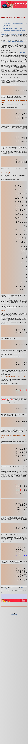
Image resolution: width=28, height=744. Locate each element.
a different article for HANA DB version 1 (14, 33)
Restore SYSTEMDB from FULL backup (13, 28)
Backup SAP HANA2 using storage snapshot (12, 41)
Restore (5, 26)
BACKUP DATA (23, 52)
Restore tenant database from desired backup (14, 30)
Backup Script (6, 25)
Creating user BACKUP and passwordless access (15, 23)
